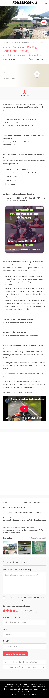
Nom (5, 629)
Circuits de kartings (10, 42)
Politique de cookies (29, 694)
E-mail (6, 641)
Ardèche (40, 42)
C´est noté (16, 694)
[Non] (46, 689)
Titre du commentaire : (12, 617)
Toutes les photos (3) (38, 538)
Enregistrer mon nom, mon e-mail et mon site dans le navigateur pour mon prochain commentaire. (26, 598)
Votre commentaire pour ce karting (17, 570)
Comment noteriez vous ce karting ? (17, 606)
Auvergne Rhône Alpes (27, 42)
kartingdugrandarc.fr (38, 59)
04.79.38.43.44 (10, 59)
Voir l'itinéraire (12, 78)
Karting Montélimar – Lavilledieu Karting (24, 667)
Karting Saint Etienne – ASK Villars (25, 662)
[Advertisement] (24, 463)
